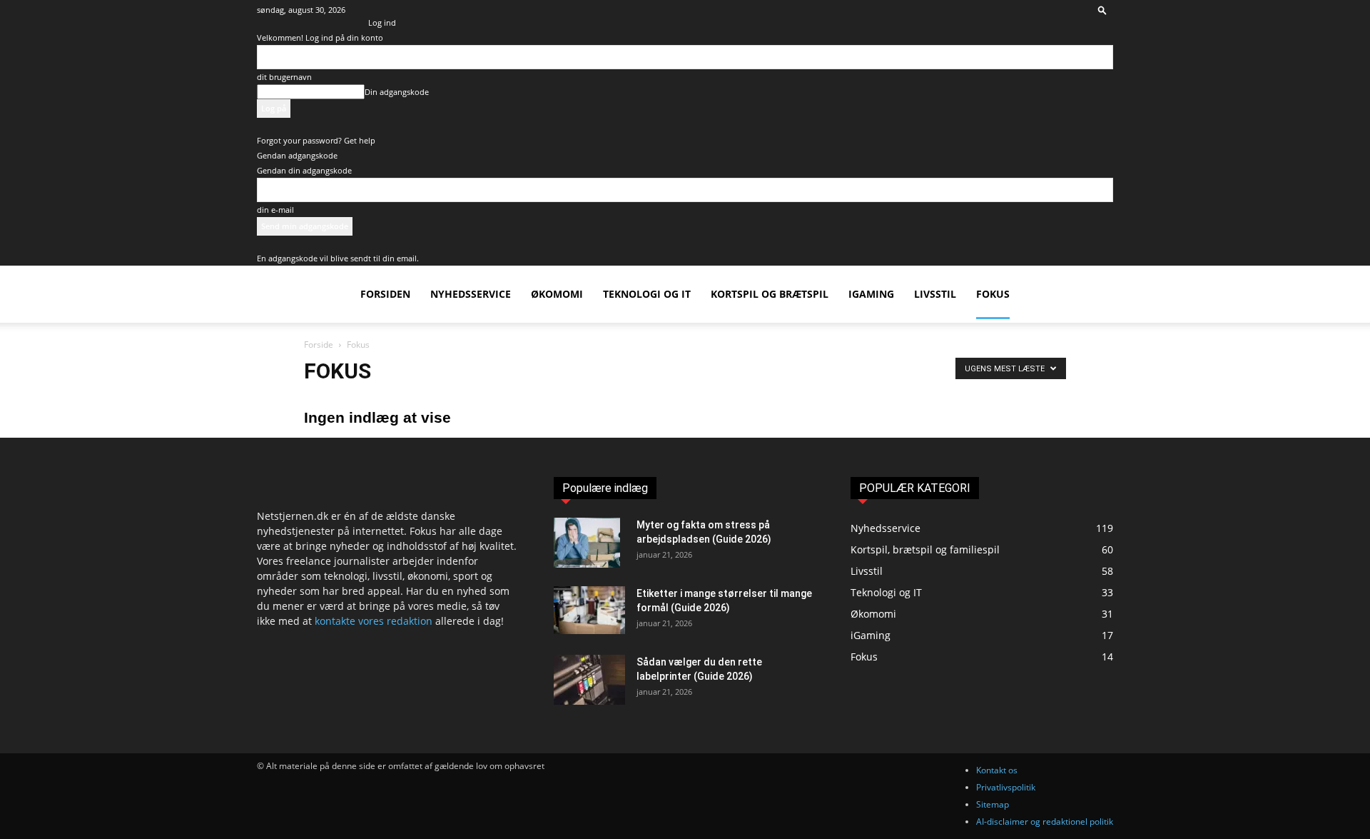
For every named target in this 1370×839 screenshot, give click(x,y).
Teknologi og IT (647, 294)
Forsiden (385, 294)
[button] (1102, 9)
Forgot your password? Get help (316, 140)
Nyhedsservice (470, 294)
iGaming (871, 294)
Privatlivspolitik (1005, 787)
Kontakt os (997, 770)
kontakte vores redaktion (373, 621)
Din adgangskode (397, 91)
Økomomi (557, 294)
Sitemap (992, 804)
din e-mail (275, 209)
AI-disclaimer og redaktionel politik (1044, 821)
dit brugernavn (284, 76)
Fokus (993, 294)
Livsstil (935, 294)
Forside (318, 344)
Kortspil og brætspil (769, 294)
